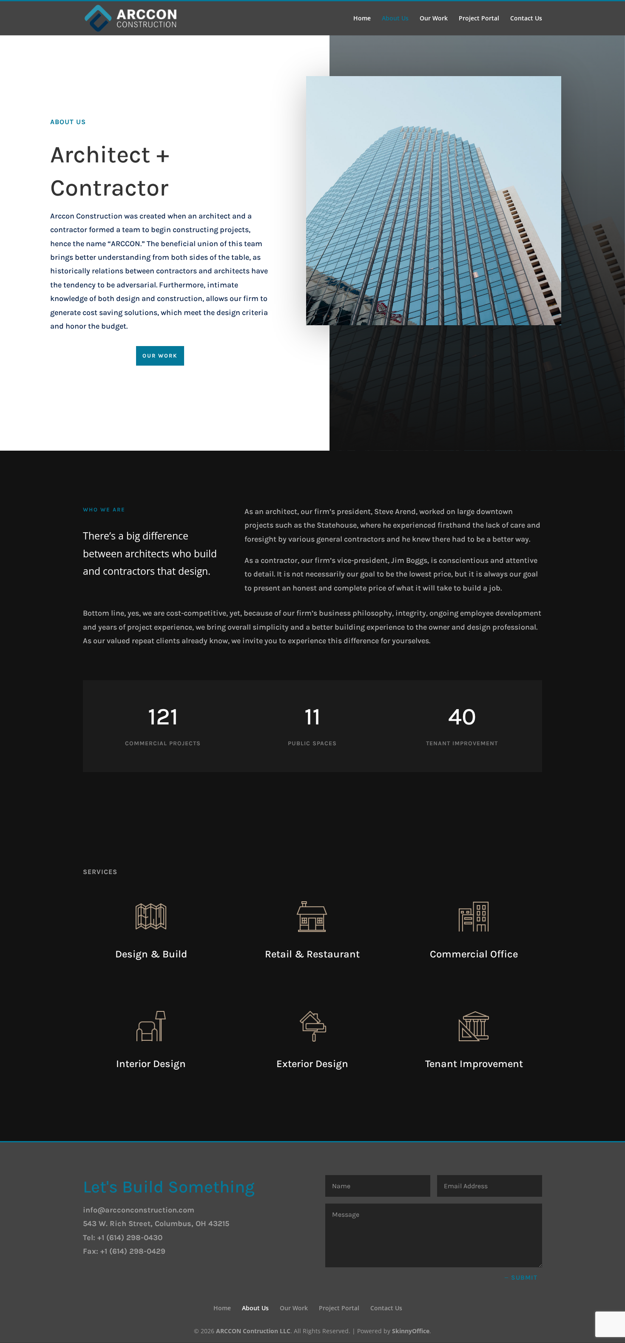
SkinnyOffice (410, 1331)
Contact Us (526, 18)
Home (362, 18)
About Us (395, 18)
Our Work (434, 18)
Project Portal (479, 18)
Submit (524, 1277)
